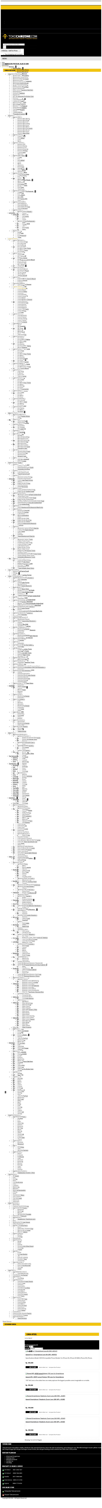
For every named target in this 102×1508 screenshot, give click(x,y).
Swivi (18, 949)
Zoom (23, 189)
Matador (15, 780)
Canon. (23, 195)
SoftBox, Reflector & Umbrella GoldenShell (30, 603)
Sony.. (22, 200)
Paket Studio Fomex (23, 582)
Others (15, 784)
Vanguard (16, 795)
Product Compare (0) (31, 1345)
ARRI (22, 193)
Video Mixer (16, 1018)
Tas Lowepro (17, 790)
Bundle (15, 881)
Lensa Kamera (13, 213)
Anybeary (16, 765)
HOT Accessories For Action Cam (23, 1069)
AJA (18, 1004)
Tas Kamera (13, 763)
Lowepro (15, 776)
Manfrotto (16, 778)
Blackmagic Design (23, 1031)
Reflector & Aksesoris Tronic (25, 662)
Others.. (15, 759)
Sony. (14, 786)
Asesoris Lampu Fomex (24, 575)
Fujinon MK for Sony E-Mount (26, 260)
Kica (14, 499)
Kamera (11, 66)
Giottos (15, 769)
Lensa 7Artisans (18, 214)
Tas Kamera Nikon (18, 788)
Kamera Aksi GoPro (23, 75)
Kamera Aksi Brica (22, 72)
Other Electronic (14, 479)
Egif (14, 767)
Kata (14, 771)
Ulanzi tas (16, 794)
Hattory (15, 757)
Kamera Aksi (17, 68)
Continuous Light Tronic (24, 653)
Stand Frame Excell (23, 571)
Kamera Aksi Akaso (23, 70)
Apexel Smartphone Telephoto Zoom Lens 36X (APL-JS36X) (45, 1422)
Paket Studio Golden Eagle (25, 592)
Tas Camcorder (14, 756)
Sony (22, 187)
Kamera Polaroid (22, 106)
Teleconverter (21, 326)
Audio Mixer (17, 869)
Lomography (21, 110)
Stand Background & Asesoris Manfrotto (29, 611)
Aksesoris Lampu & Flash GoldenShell (28, 596)
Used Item (12, 798)
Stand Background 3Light (25, 563)
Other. (19, 748)
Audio (14, 1056)
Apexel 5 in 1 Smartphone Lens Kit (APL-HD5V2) (41, 1354)
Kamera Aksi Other (23, 87)
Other (18, 1015)
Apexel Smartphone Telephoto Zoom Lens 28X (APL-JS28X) (45, 1399)
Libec (14, 775)
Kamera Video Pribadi (24, 180)
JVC (22, 197)
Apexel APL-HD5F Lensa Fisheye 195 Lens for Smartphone (45, 1377)
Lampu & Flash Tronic (23, 655)
